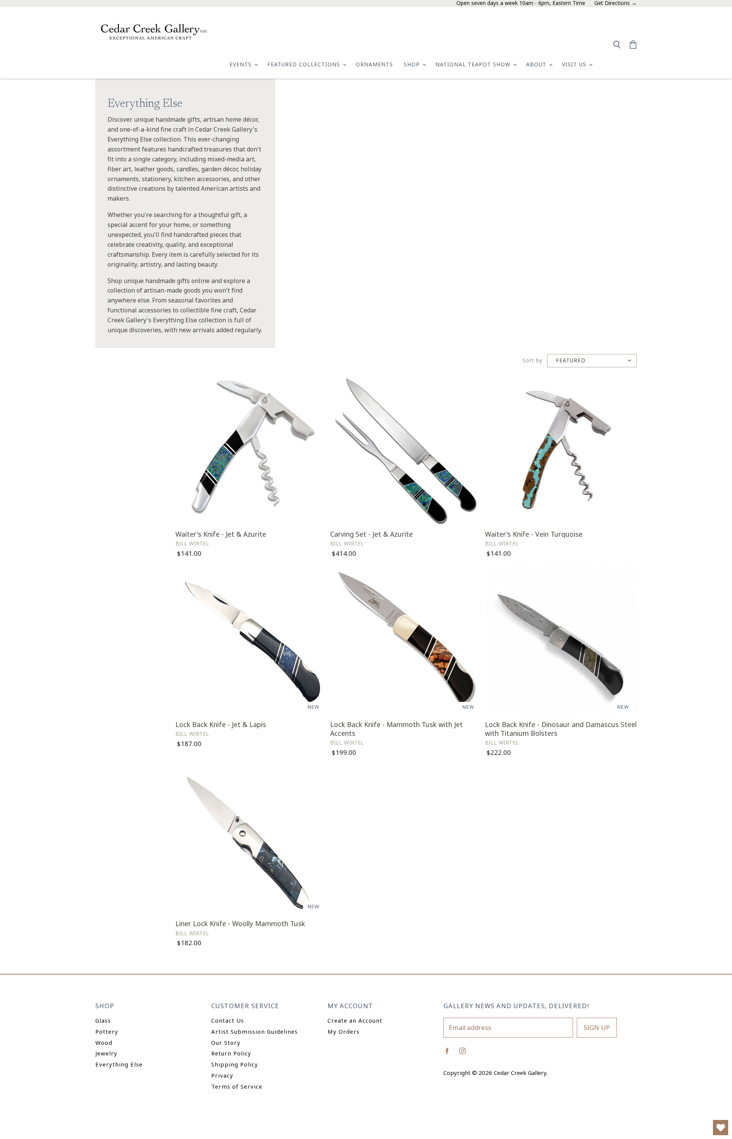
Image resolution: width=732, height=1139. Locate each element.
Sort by (532, 360)
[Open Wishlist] (720, 1127)
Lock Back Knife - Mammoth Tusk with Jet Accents (396, 729)
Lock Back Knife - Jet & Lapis (220, 724)
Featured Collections (304, 64)
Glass (103, 1020)
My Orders (343, 1031)
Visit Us (575, 64)
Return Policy (231, 1053)
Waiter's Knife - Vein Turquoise (534, 534)
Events (242, 64)
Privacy (222, 1075)
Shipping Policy (234, 1064)
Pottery (106, 1031)
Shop (413, 64)
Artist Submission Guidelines (254, 1031)
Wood (103, 1042)
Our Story (226, 1042)
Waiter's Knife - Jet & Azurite (220, 534)
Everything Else (119, 1064)
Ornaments (374, 64)
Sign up (597, 1027)
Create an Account (354, 1020)
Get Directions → (615, 3)
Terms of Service (236, 1086)
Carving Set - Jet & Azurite (371, 534)
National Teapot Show (473, 64)
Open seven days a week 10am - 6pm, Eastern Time (520, 3)
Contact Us (227, 1020)
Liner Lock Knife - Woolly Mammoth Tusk (240, 923)
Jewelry (106, 1053)
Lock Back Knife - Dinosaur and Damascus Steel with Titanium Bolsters (561, 729)
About (537, 64)
